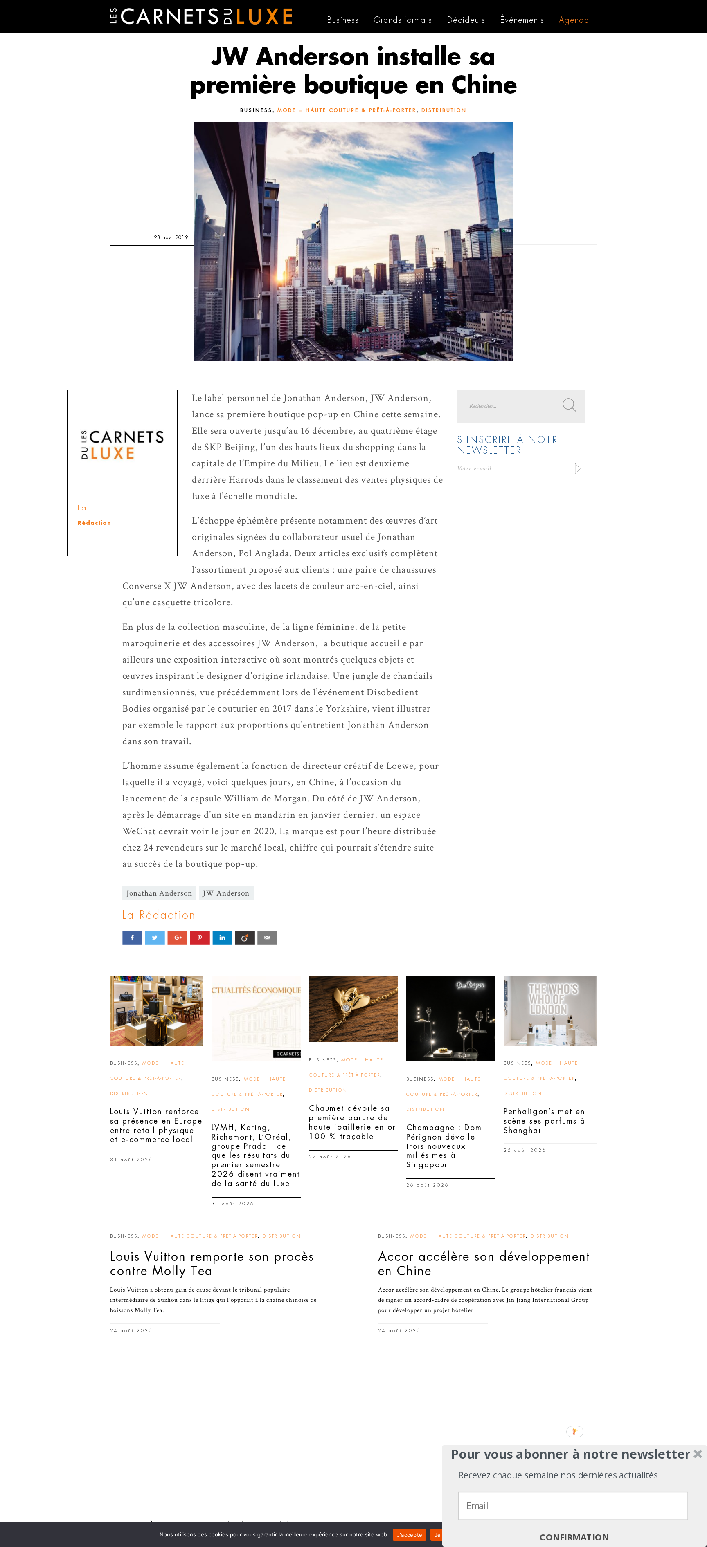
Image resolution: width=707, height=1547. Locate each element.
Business (256, 110)
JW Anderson (226, 893)
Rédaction (94, 523)
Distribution (444, 110)
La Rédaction (159, 915)
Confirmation (574, 1537)
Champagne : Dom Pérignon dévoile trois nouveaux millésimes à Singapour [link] (444, 1146)
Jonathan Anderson (159, 893)
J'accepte (409, 1534)
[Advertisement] (353, 1439)
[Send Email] (267, 937)
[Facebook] (132, 937)
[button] (570, 1454)
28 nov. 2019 (171, 237)
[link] (156, 1011)
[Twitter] (155, 937)
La (82, 508)
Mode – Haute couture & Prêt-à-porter (347, 110)
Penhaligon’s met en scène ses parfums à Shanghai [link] (544, 1121)
